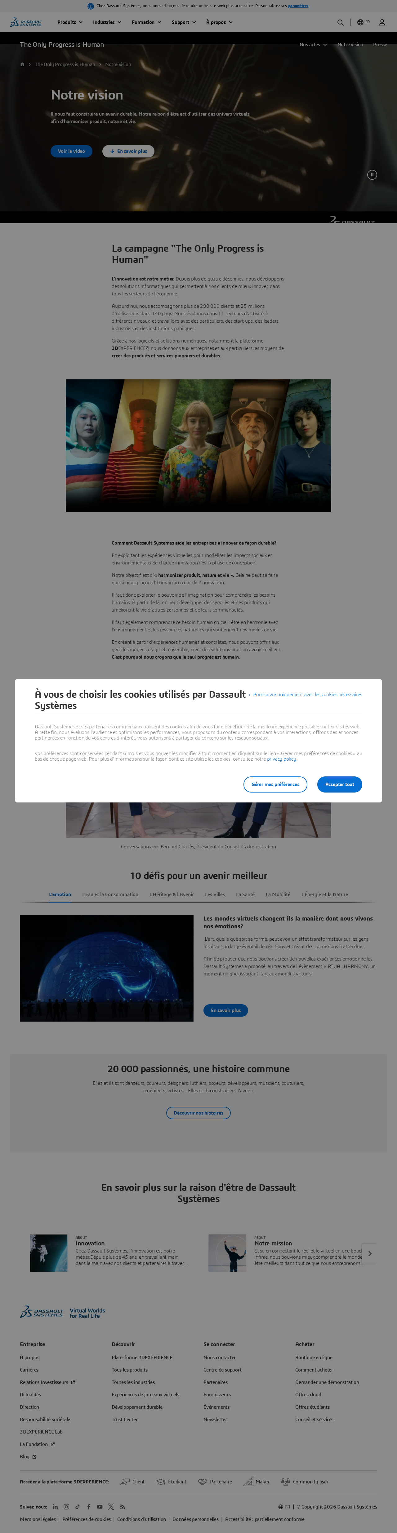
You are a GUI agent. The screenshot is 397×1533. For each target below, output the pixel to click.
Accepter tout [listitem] (339, 784)
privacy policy (281, 759)
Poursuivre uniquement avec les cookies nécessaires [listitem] (307, 694)
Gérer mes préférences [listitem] (275, 784)
